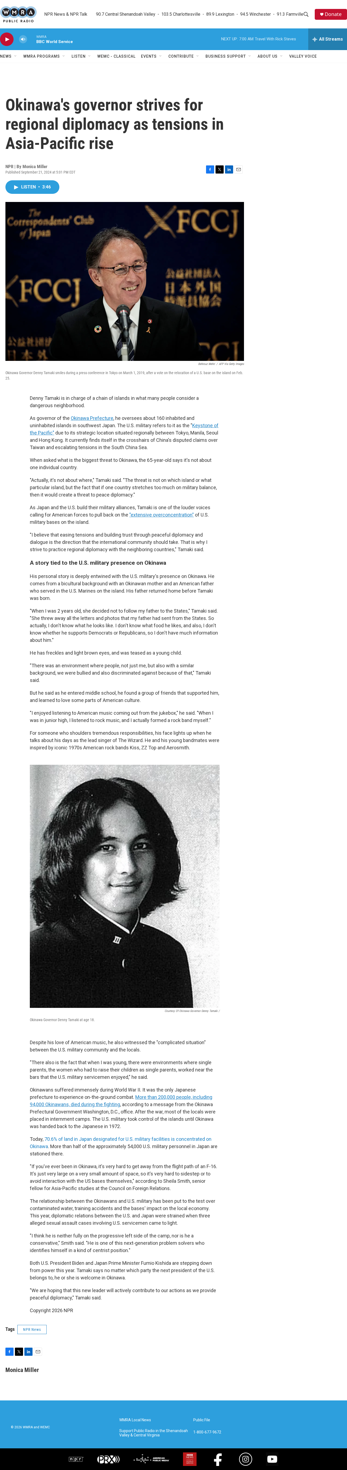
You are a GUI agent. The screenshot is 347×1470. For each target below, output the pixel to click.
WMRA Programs (41, 56)
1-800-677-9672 (207, 1432)
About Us (268, 56)
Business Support (225, 56)
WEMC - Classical (116, 56)
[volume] (23, 39)
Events (149, 56)
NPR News (32, 1329)
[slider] (32, 39)
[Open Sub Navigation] (16, 56)
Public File (201, 1420)
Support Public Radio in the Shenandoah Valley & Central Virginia (153, 1433)
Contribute (181, 56)
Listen (79, 56)
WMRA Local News (135, 1420)
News (6, 56)
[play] (6, 39)
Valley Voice (303, 56)
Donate (333, 14)
